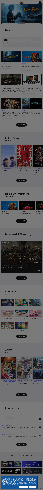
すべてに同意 (33, 487)
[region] (19, 482)
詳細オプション (24, 487)
